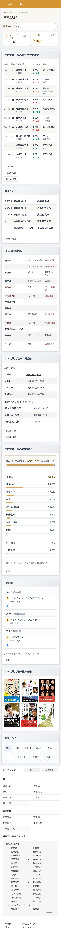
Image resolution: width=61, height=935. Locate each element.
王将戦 (8, 323)
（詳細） (24, 36)
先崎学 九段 (21, 154)
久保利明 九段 (22, 79)
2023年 (9, 394)
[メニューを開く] (55, 4)
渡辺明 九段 (43, 214)
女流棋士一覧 (9, 829)
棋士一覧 (7, 803)
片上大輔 (37, 901)
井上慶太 (37, 897)
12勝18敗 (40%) (35, 394)
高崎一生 (15, 878)
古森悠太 (37, 859)
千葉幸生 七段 (22, 99)
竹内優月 (37, 909)
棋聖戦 (8, 308)
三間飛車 (10, 550)
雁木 (8, 529)
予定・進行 (11, 238)
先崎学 (14, 874)
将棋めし (37, 757)
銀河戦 (8, 335)
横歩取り (10, 514)
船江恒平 (37, 886)
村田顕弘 (15, 882)
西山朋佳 (37, 817)
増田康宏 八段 (44, 221)
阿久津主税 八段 (23, 136)
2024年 (9, 387)
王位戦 (8, 287)
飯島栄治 (15, 867)
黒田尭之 (15, 863)
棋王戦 (8, 314)
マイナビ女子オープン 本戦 (18, 905)
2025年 (9, 381)
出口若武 (37, 870)
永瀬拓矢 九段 (12, 414)
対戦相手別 (11, 431)
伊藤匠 (36, 785)
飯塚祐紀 (37, 893)
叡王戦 (8, 281)
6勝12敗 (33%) (34, 374)
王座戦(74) (10, 296)
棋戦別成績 (11, 172)
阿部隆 (36, 847)
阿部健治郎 (16, 897)
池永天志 (37, 878)
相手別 (39, 748)
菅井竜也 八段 (22, 109)
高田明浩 (15, 859)
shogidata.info (12, 4)
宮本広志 (37, 855)
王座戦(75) (10, 302)
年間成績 (10, 166)
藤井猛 (14, 847)
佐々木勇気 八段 (13, 408)
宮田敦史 (37, 851)
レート (9, 757)
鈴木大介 (37, 863)
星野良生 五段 (22, 145)
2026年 (9, 374)
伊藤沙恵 (37, 823)
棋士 (13, 12)
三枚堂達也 (16, 855)
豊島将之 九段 (22, 88)
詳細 (8, 570)
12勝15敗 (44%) (35, 381)
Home (5, 12)
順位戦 (8, 272)
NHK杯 (8, 344)
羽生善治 (37, 797)
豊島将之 (7, 797)
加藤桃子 (7, 823)
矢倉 (8, 499)
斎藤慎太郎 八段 (45, 228)
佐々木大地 (16, 893)
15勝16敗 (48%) (35, 387)
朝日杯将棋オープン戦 (14, 329)
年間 (17, 748)
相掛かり (10, 491)
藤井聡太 (7, 785)
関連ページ (8, 27)
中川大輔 (37, 874)
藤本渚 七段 (21, 118)
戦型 (48, 757)
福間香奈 (7, 817)
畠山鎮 (14, 886)
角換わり (10, 484)
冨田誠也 (15, 851)
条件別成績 (11, 179)
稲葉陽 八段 (21, 70)
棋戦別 (28, 748)
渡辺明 (6, 791)
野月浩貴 (37, 890)
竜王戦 (8, 260)
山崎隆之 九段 (22, 127)
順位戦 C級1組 (12, 844)
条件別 (51, 748)
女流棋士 (49, 770)
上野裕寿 (37, 867)
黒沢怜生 (15, 890)
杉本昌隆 (37, 882)
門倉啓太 (15, 870)
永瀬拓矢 (37, 791)
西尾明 (14, 901)
